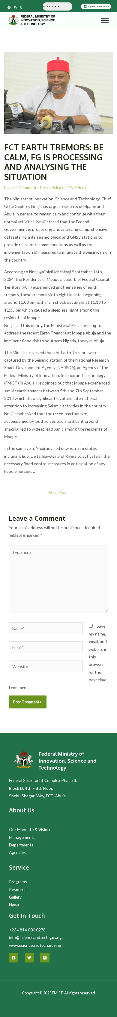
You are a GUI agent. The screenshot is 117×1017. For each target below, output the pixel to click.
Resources (18, 889)
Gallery (15, 896)
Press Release (52, 187)
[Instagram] (45, 957)
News (14, 904)
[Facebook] (13, 957)
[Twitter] (29, 957)
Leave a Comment (20, 187)
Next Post (58, 492)
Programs (18, 881)
